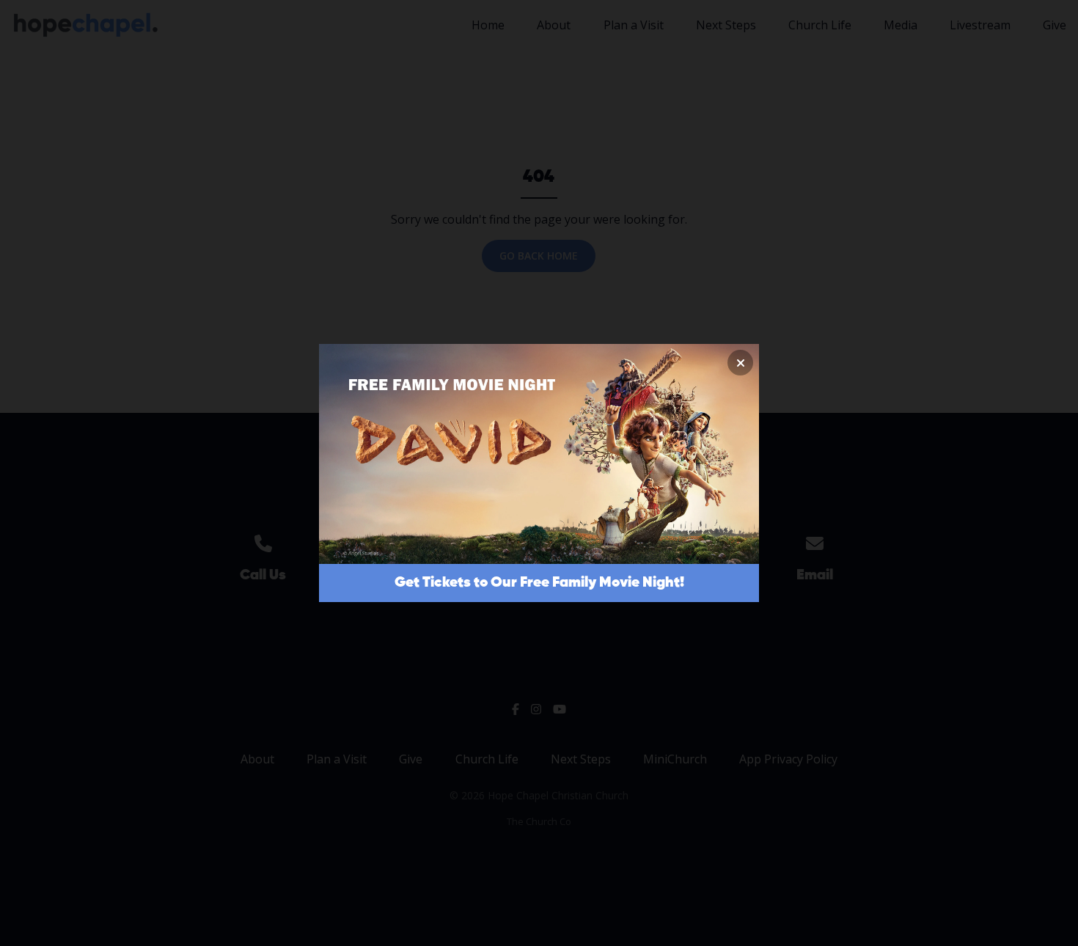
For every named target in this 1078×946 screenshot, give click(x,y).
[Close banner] (740, 362)
